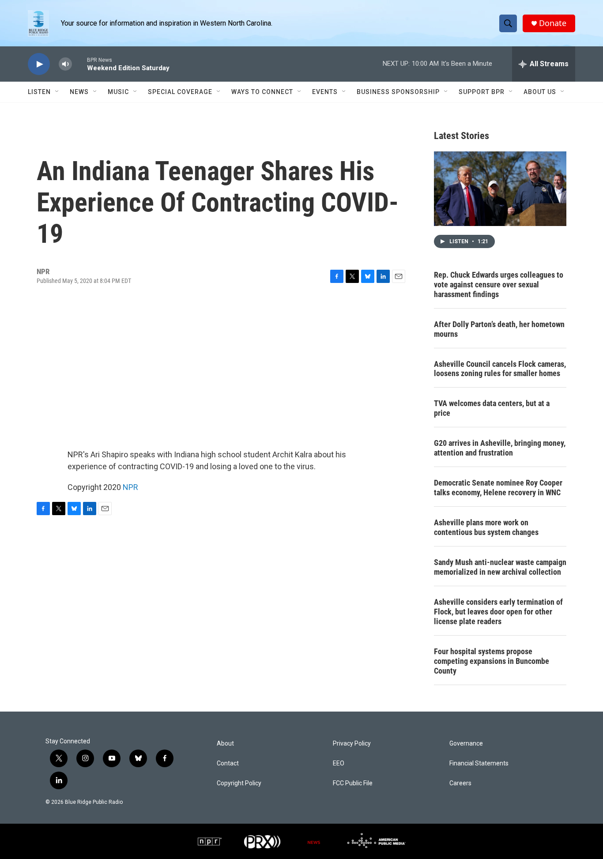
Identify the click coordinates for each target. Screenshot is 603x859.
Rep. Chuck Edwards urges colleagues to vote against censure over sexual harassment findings (498, 284)
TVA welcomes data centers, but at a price (492, 408)
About (225, 743)
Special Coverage (180, 91)
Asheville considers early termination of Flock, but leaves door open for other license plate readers (498, 611)
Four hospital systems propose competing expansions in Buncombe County (491, 661)
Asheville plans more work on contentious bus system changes (486, 527)
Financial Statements (479, 763)
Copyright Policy (239, 783)
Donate (552, 23)
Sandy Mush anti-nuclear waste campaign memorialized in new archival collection (500, 567)
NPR (130, 487)
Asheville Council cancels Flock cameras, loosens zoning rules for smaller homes (500, 368)
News (79, 91)
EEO (338, 763)
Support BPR (482, 91)
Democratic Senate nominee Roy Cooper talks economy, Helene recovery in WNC (498, 487)
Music (118, 91)
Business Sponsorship (398, 91)
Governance (466, 743)
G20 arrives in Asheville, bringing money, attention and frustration (499, 447)
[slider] (79, 63)
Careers (460, 783)
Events (325, 91)
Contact (228, 763)
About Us (540, 91)
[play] (39, 64)
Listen (39, 91)
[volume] (65, 64)
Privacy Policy (352, 743)
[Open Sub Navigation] (57, 91)
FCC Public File (353, 783)
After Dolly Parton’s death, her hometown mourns (499, 329)
